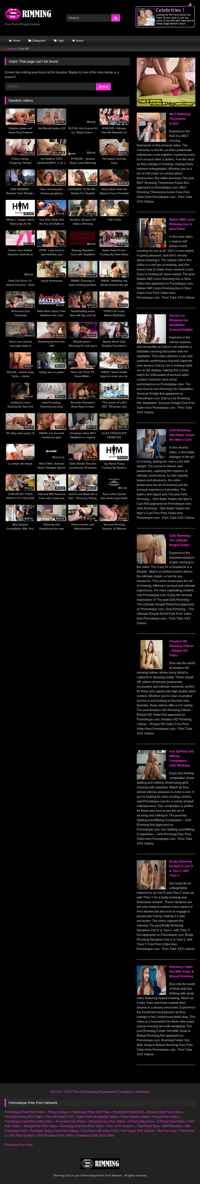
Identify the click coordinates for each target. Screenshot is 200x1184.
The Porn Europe (22, 1135)
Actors (80, 40)
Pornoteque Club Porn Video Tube (29, 1121)
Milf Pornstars (172, 1126)
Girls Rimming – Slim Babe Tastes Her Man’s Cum (182, 435)
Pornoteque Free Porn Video (25, 1112)
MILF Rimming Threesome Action (179, 118)
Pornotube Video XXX (128, 1112)
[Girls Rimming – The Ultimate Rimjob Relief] (151, 562)
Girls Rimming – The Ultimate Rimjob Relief (181, 540)
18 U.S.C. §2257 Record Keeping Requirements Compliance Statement (100, 1091)
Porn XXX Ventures (120, 1126)
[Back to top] (188, 1172)
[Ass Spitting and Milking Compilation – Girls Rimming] (151, 778)
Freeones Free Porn (19, 1145)
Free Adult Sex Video (70, 1121)
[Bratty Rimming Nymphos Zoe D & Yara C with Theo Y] (151, 888)
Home (16, 40)
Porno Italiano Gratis (135, 1116)
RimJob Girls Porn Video (164, 1112)
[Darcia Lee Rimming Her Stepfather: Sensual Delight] (151, 342)
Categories (39, 40)
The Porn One (167, 1130)
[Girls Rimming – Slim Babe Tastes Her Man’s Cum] (151, 457)
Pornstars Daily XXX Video (95, 1135)
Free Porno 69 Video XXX (99, 1130)
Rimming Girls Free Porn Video (82, 1126)
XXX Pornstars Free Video (55, 1135)
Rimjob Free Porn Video (40, 1126)
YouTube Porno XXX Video (24, 1116)
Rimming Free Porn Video (107, 1121)
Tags (61, 40)
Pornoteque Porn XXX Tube (90, 1112)
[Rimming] (31, 14)
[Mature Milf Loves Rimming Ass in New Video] (151, 246)
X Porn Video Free (141, 1121)
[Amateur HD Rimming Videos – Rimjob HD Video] (151, 668)
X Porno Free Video (171, 1121)
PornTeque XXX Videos (137, 1130)
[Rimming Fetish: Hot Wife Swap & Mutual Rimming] (151, 993)
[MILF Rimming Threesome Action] (151, 140)
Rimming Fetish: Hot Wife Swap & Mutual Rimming (181, 971)
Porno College (58, 1112)
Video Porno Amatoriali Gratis (96, 1116)
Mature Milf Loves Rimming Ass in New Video (182, 224)
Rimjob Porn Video (165, 1116)
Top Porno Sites (149, 1126)
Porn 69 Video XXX (59, 1116)
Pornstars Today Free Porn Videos (54, 1130)
